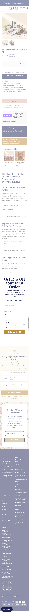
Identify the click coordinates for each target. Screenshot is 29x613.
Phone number (8, 311)
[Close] (26, 276)
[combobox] (8, 315)
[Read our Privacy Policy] (24, 325)
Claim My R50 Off (14, 332)
